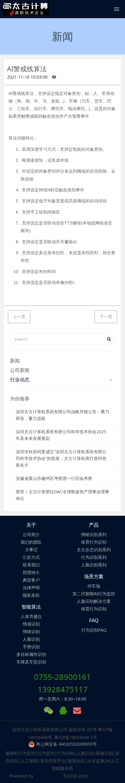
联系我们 (31, 565)
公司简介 (31, 534)
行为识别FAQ (93, 630)
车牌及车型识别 (31, 662)
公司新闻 (19, 370)
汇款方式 (31, 557)
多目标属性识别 (31, 654)
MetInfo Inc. (102, 776)
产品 (94, 524)
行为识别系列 (93, 557)
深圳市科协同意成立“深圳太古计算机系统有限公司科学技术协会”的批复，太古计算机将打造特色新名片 (61, 458)
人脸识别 (31, 639)
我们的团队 (31, 542)
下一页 (106, 316)
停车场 (93, 586)
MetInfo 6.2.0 (48, 776)
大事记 (31, 549)
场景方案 (93, 576)
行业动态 (19, 379)
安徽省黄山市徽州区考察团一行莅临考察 (54, 478)
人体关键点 (31, 616)
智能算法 (31, 606)
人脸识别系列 (93, 565)
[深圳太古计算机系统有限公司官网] (26, 9)
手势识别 (31, 647)
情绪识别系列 (93, 534)
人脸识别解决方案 (94, 601)
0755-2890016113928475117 (62, 683)
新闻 (15, 360)
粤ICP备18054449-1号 (75, 737)
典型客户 (31, 580)
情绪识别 (31, 631)
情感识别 (31, 624)
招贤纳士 (31, 572)
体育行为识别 (93, 542)
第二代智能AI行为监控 (94, 593)
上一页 (19, 316)
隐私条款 (31, 595)
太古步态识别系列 (94, 549)
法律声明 (31, 587)
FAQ (94, 620)
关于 (31, 524)
